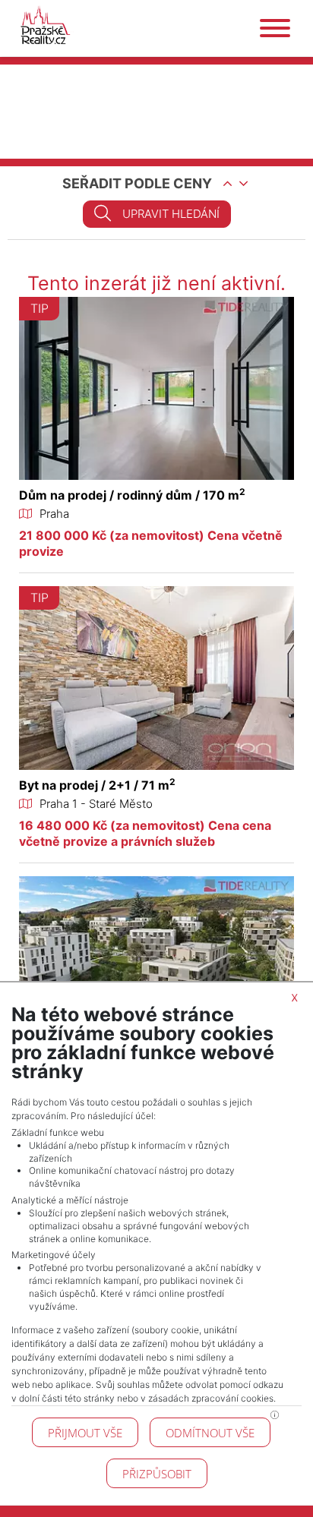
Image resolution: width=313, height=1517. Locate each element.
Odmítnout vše (210, 1432)
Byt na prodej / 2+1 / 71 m (97, 785)
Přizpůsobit (156, 1473)
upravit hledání (171, 214)
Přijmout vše (85, 1432)
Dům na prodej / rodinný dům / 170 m (132, 495)
